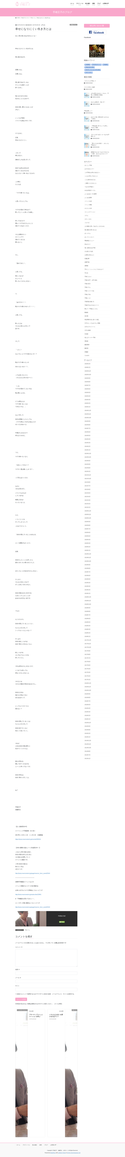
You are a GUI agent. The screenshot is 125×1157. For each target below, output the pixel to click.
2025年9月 (87, 378)
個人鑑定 (34, 1145)
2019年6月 (87, 575)
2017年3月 (87, 672)
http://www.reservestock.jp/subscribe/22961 (28, 894)
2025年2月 (87, 403)
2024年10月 (88, 417)
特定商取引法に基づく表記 (92, 319)
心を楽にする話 (89, 251)
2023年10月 (88, 457)
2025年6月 (87, 389)
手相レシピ (88, 298)
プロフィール (26, 1145)
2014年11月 (88, 744)
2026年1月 (87, 367)
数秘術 (86, 312)
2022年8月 (87, 467)
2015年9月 (87, 726)
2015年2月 (87, 733)
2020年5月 (87, 536)
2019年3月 (87, 586)
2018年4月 (87, 625)
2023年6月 (87, 460)
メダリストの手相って (90, 81)
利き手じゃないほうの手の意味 (93, 69)
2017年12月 (88, 640)
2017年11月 (88, 643)
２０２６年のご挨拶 (89, 87)
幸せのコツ (88, 244)
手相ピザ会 (88, 294)
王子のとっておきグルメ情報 (92, 323)
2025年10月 (88, 374)
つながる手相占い (89, 186)
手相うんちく (88, 276)
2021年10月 (88, 478)
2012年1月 (87, 758)
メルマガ (87, 222)
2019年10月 (88, 561)
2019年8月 (87, 568)
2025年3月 (87, 399)
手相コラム (73, 24)
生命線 (86, 334)
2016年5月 (87, 704)
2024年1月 (87, 450)
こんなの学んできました (91, 176)
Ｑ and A (87, 355)
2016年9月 (87, 694)
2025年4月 (87, 396)
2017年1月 (87, 679)
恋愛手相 (87, 262)
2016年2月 (87, 715)
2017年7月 (87, 658)
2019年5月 (87, 579)
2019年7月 (87, 572)
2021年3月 (87, 500)
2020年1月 (87, 550)
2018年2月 (87, 633)
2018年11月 (88, 600)
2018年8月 (87, 611)
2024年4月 (87, 439)
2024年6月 (87, 432)
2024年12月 (88, 410)
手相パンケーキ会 (89, 291)
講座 (40, 1145)
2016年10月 (88, 690)
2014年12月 (88, 740)
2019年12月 (88, 554)
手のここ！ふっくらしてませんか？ (94, 269)
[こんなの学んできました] (21, 1073)
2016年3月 (87, 711)
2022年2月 (87, 471)
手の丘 (86, 273)
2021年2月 (87, 503)
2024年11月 (88, 414)
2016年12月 (88, 683)
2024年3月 (87, 442)
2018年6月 (87, 618)
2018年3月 (87, 629)
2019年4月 (87, 582)
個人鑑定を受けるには (91, 229)
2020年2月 (87, 546)
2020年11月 (88, 514)
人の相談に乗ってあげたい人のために (95, 226)
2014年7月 (87, 755)
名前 (17, 969)
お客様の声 (53, 1145)
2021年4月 (87, 496)
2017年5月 (87, 665)
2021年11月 (88, 475)
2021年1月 (87, 507)
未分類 (86, 316)
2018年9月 (87, 607)
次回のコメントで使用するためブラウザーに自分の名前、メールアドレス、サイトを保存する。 (46, 994)
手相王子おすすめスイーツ (92, 305)
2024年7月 (87, 428)
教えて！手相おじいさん (91, 308)
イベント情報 (88, 204)
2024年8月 (87, 424)
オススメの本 (88, 208)
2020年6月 (87, 532)
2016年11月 (88, 686)
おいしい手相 (88, 165)
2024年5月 (87, 435)
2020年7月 (87, 529)
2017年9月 (87, 651)
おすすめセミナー (89, 169)
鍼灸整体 (87, 344)
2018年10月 (88, 604)
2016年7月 (87, 701)
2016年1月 (87, 719)
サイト (17, 986)
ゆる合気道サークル (90, 190)
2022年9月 (87, 464)
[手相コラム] (71, 1073)
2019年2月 (87, 589)
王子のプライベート (90, 326)
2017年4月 (87, 668)
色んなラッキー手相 (90, 337)
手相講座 (105, 64)
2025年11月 (88, 371)
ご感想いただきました (91, 183)
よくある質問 (88, 197)
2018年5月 (87, 622)
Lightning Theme (62, 1152)
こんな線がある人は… (91, 179)
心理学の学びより (89, 255)
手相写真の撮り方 (89, 301)
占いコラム (88, 233)
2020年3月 (87, 543)
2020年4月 (87, 539)
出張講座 (88, 64)
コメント (18, 947)
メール (18, 977)
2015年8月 (87, 729)
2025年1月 (87, 406)
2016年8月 (87, 697)
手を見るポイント (97, 64)
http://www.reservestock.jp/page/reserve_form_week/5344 (32, 873)
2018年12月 (88, 597)
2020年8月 (87, 525)
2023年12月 (88, 453)
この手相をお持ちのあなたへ (92, 172)
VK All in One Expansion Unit (73, 1152)
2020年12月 (88, 511)
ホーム (18, 1145)
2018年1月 (87, 636)
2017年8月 (87, 654)
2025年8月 (87, 381)
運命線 (86, 341)
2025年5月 (87, 392)
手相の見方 (88, 283)
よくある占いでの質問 (91, 194)
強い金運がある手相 (90, 247)
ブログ (46, 1145)
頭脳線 (86, 352)
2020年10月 (88, 518)
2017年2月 (87, 676)
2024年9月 (87, 421)
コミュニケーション (90, 212)
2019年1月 (87, 593)
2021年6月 (87, 489)
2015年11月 (88, 722)
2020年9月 (87, 521)
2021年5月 (87, 493)
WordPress (53, 1152)
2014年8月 (87, 751)
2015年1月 (87, 737)
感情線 (86, 265)
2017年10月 (88, 647)
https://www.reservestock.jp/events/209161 (28, 839)
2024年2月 (87, 446)
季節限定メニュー (89, 240)
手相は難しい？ (88, 110)
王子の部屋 (88, 330)
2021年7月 (87, 485)
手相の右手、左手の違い (91, 280)
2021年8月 (87, 482)
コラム (86, 215)
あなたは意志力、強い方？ (98, 102)
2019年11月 (88, 557)
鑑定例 (86, 348)
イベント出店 (88, 201)
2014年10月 (88, 747)
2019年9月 (87, 564)
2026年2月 (87, 363)
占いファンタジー (89, 237)
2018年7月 (87, 615)
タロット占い (89, 72)
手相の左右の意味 (90, 67)
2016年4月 (87, 708)
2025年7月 (87, 385)
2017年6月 (87, 661)
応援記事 (87, 258)
